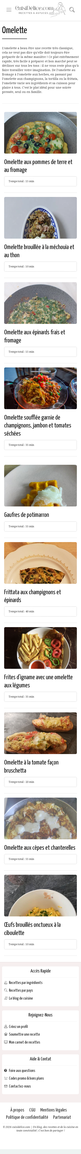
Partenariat (62, 1117)
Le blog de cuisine (21, 998)
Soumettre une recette (24, 1034)
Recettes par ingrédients (25, 983)
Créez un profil (18, 1027)
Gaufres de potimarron (26, 515)
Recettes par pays (21, 990)
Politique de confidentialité (27, 1117)
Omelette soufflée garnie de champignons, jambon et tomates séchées (37, 426)
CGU (32, 1110)
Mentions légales (53, 1110)
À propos (17, 1110)
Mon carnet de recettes (24, 1042)
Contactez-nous (20, 1086)
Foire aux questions (22, 1071)
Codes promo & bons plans (26, 1078)
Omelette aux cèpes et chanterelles (39, 848)
